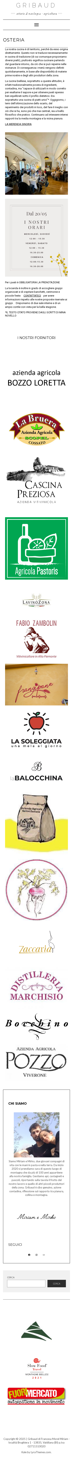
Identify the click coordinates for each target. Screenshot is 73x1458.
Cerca (10, 1277)
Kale (24, 1452)
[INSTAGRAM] (36, 1255)
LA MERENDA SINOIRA (18, 124)
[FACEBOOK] (29, 1255)
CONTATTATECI (32, 295)
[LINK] (44, 1255)
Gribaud (36, 5)
